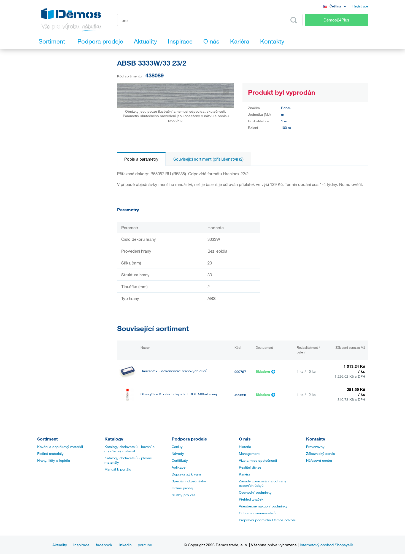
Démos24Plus (336, 19)
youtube (145, 544)
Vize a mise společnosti (258, 460)
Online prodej (182, 488)
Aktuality (59, 544)
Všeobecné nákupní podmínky (263, 506)
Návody (178, 453)
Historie (245, 446)
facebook (104, 544)
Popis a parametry (141, 158)
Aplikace (178, 467)
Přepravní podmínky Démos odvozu (267, 520)
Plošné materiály (50, 453)
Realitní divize (250, 467)
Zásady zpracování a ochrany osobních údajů (262, 483)
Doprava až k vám (186, 474)
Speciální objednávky (189, 481)
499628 (240, 395)
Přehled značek (251, 499)
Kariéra (244, 474)
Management (249, 453)
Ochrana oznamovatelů (257, 513)
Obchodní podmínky (255, 492)
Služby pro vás (184, 495)
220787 (240, 371)
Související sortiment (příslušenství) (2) (208, 158)
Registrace (360, 6)
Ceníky (177, 446)
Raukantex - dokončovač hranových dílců (174, 371)
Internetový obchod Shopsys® (326, 544)
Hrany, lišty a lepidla (53, 460)
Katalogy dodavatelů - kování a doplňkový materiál (129, 448)
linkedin (125, 544)
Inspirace (81, 544)
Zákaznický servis (320, 453)
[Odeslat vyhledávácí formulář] (293, 20)
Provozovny (315, 446)
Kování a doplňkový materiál (60, 446)
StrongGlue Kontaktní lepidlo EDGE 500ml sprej (179, 394)
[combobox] (334, 6)
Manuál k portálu (117, 469)
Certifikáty (180, 460)
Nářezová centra (319, 460)
